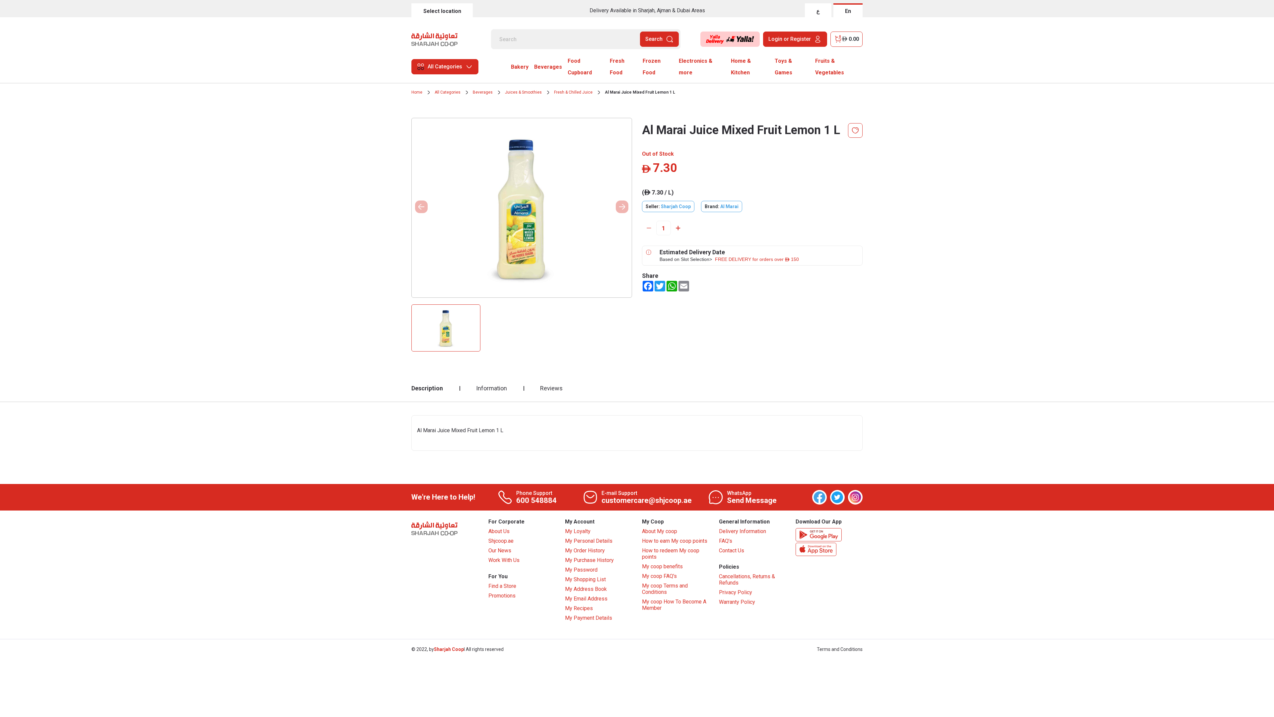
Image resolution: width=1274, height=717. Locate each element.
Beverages (548, 67)
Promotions (502, 596)
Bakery (520, 67)
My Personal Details (588, 541)
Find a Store (502, 586)
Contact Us (731, 550)
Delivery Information (742, 531)
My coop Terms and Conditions (665, 589)
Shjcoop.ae (501, 541)
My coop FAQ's (659, 576)
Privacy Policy (735, 592)
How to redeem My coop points (670, 553)
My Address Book (586, 589)
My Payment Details (588, 618)
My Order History (585, 550)
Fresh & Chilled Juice (573, 92)
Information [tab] (491, 388)
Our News (499, 550)
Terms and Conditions (840, 649)
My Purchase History (589, 560)
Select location (442, 11)
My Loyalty (578, 531)
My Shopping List (585, 579)
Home (416, 92)
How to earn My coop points (674, 541)
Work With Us (504, 560)
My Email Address (586, 599)
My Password (581, 570)
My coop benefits (662, 566)
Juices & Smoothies (523, 92)
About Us (499, 531)
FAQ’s (725, 541)
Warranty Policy (737, 602)
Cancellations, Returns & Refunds (747, 579)
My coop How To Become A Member (674, 604)
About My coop (659, 531)
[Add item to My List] (855, 130)
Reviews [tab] (551, 388)
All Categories (447, 92)
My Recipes (579, 608)
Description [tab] (427, 388)
